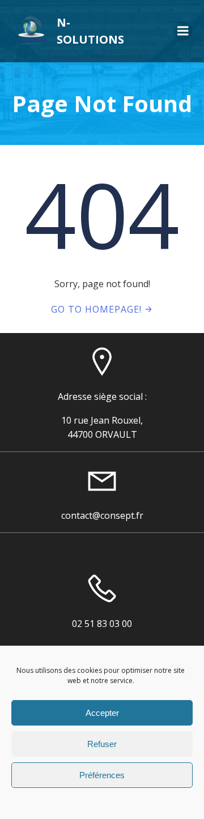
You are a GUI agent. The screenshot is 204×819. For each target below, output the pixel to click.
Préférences (102, 775)
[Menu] (183, 31)
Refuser (102, 744)
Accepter (102, 713)
